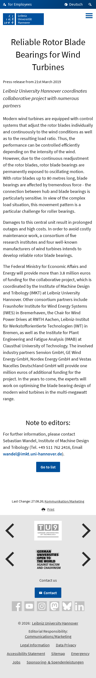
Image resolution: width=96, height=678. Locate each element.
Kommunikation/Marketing (64, 501)
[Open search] (91, 4)
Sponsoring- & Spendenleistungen (55, 662)
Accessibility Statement (26, 653)
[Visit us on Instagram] (42, 605)
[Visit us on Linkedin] (79, 605)
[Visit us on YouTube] (29, 605)
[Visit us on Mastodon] (54, 605)
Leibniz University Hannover (55, 623)
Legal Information (35, 644)
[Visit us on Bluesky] (67, 605)
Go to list (48, 467)
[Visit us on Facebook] (17, 605)
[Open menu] (89, 19)
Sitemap (58, 653)
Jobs (16, 662)
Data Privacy (66, 644)
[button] (10, 530)
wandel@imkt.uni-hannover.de (32, 454)
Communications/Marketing (48, 636)
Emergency (80, 653)
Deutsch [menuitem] (76, 4)
